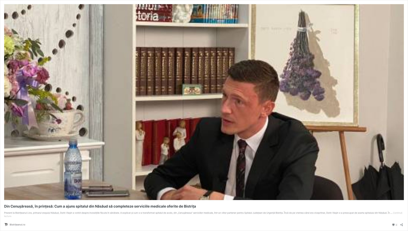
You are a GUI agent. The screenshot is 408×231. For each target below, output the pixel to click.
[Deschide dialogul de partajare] (401, 223)
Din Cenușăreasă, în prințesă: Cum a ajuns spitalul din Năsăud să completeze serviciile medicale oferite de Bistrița (100, 206)
